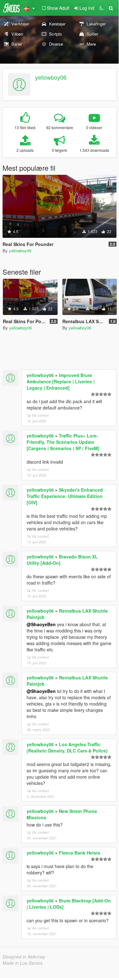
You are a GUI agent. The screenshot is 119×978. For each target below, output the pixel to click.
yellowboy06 (50, 77)
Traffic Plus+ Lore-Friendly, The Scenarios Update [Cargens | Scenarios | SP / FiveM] (63, 441)
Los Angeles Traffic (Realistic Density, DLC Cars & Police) (67, 747)
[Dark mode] (101, 8)
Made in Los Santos (22, 963)
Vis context (40, 415)
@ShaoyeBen (41, 624)
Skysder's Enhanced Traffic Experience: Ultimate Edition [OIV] (65, 496)
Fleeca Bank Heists (79, 852)
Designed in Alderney (24, 956)
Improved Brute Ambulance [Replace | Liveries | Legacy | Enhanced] (61, 381)
